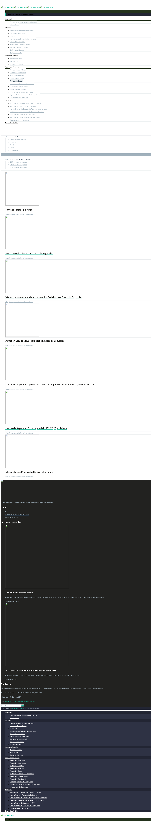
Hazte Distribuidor (11, 123)
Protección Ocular (16, 81)
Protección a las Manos (18, 73)
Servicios (8, 100)
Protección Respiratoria (18, 89)
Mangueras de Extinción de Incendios (23, 39)
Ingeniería (8, 19)
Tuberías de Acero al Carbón (20, 44)
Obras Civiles (14, 25)
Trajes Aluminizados (17, 50)
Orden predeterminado (18, 140)
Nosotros (8, 512)
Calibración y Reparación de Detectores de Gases (27, 112)
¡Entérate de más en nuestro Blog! (17, 514)
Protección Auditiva (17, 78)
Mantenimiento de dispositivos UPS (22, 114)
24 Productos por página (18, 165)
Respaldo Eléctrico (11, 55)
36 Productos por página (18, 167)
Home (3, 132)
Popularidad (14, 150)
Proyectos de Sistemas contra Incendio (23, 22)
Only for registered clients (14, 214)
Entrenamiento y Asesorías (19, 120)
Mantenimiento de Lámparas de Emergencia (25, 117)
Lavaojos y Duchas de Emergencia (21, 92)
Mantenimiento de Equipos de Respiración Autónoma (28, 109)
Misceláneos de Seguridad (19, 98)
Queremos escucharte (13, 517)
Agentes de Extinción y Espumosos (22, 31)
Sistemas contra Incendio (19, 47)
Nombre (13, 142)
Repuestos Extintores (17, 42)
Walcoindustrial (17, 708)
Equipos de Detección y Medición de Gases (25, 95)
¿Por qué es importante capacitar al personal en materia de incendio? (30, 670)
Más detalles (28, 214)
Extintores (13, 36)
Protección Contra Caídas (19, 86)
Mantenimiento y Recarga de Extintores (23, 106)
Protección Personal (12, 67)
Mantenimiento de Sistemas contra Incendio (25, 103)
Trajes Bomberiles (16, 53)
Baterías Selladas (16, 58)
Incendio (8, 28)
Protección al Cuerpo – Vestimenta (22, 84)
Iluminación (14, 61)
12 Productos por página (18, 162)
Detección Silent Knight (18, 33)
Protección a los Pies (17, 75)
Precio (12, 145)
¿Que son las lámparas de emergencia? (19, 592)
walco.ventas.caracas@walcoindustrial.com (20, 701)
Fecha (12, 148)
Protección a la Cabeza (18, 70)
